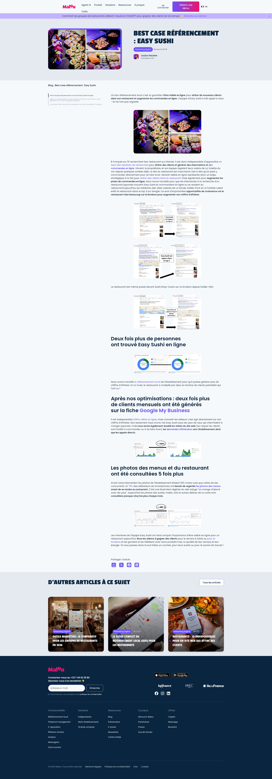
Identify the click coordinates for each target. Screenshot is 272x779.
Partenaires (143, 722)
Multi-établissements (88, 722)
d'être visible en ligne (145, 419)
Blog (50, 85)
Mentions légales (93, 766)
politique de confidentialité (91, 694)
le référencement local (147, 381)
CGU (135, 766)
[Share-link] (113, 565)
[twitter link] (121, 565)
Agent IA (86, 4)
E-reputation (54, 727)
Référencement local (58, 716)
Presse (141, 727)
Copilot (171, 716)
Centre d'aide (114, 737)
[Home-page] (100, 669)
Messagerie (53, 742)
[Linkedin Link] (137, 565)
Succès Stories (145, 732)
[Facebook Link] (129, 565)
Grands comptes (86, 727)
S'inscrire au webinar (195, 15)
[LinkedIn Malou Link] (168, 693)
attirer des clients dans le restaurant (160, 178)
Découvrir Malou (146, 716)
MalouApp (173, 722)
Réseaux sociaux (56, 732)
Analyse (52, 737)
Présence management (59, 722)
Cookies (145, 766)
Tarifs (84, 11)
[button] (98, 5)
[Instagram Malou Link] (162, 693)
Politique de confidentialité (117, 766)
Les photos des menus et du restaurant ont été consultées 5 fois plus (76, 104)
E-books (112, 727)
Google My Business (165, 410)
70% (131, 486)
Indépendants (84, 716)
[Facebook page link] (156, 693)
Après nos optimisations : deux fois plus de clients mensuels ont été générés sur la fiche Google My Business (75, 100)
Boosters (172, 727)
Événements (114, 722)
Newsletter (113, 732)
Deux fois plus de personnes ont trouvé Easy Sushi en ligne (71, 95)
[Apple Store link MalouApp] (161, 675)
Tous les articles (211, 582)
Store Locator (54, 747)
